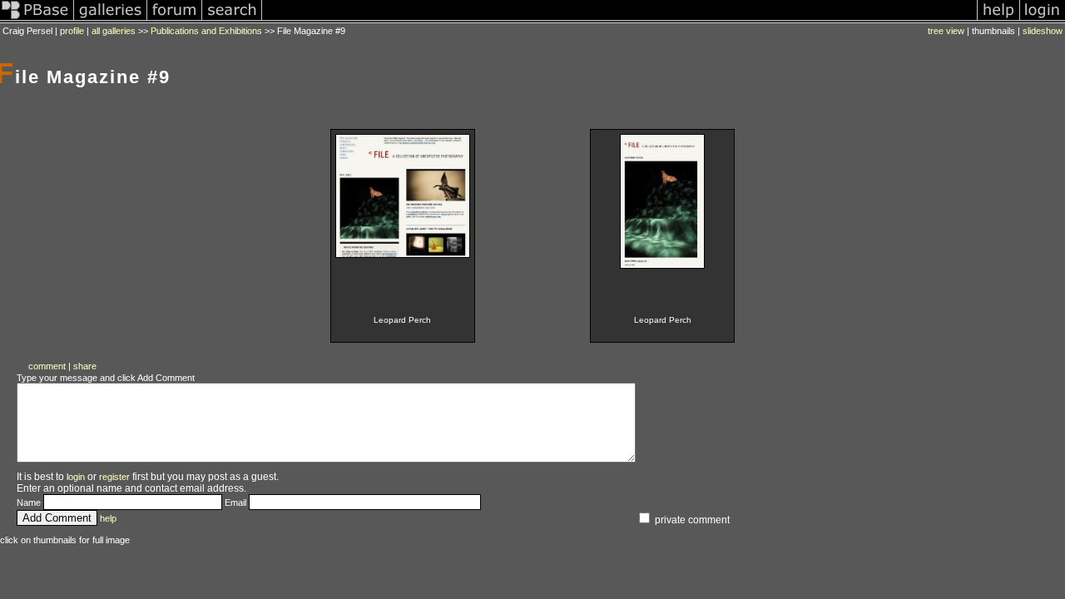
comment (47, 366)
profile (72, 31)
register (114, 477)
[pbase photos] (37, 20)
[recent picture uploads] (110, 20)
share (85, 366)
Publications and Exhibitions (206, 31)
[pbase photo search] (232, 20)
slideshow (1043, 31)
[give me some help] (998, 20)
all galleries (114, 31)
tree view (946, 31)
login (76, 477)
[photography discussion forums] (174, 20)
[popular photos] (619, 20)
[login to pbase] (1042, 20)
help (108, 518)
